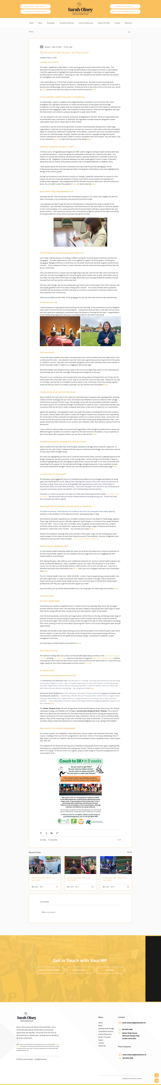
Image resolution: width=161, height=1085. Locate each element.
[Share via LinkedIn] (52, 833)
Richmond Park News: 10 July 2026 (114, 879)
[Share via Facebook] (41, 833)
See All (129, 852)
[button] (51, 22)
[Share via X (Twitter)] (46, 833)
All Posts (31, 31)
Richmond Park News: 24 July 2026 (43, 879)
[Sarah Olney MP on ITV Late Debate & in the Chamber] (116, 865)
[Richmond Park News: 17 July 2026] (80, 865)
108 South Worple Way (131, 1036)
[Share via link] (57, 833)
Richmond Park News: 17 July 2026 (78, 879)
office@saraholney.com (22, 1050)
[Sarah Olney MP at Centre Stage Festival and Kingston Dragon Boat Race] (45, 865)
